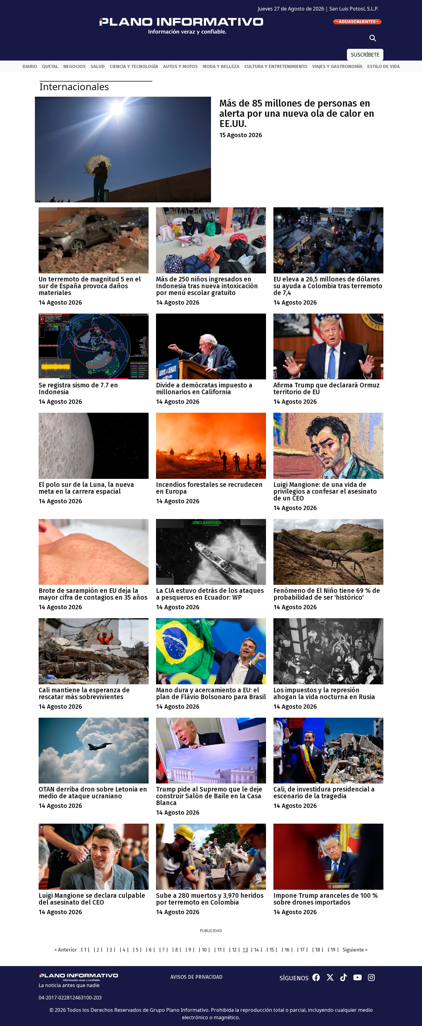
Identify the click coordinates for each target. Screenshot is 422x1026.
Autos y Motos (180, 66)
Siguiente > (355, 950)
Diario (30, 66)
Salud (98, 66)
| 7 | (163, 950)
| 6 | (150, 950)
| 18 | (317, 950)
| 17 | (302, 950)
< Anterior (65, 950)
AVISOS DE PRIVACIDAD (196, 977)
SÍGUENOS (294, 978)
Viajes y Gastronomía (337, 66)
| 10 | (204, 950)
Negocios (74, 66)
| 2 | (98, 950)
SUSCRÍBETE (365, 54)
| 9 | (190, 950)
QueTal (50, 66)
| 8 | (176, 950)
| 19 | (333, 950)
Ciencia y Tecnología (134, 66)
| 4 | (124, 950)
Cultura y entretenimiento (275, 66)
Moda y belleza (221, 66)
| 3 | (111, 950)
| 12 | (234, 950)
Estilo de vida (383, 66)
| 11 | (219, 950)
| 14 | (256, 950)
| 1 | (85, 950)
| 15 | (271, 950)
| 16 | (287, 950)
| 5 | (137, 950)
